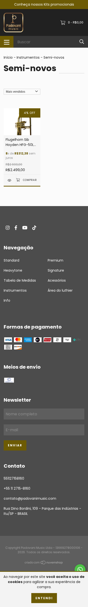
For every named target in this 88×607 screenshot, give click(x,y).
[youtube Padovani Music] (24, 227)
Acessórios (57, 280)
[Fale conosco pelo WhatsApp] (80, 569)
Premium (55, 260)
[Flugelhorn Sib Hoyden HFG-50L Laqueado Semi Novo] (10, 180)
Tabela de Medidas (20, 280)
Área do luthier (60, 290)
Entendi (44, 598)
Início (8, 57)
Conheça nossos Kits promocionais (44, 4)
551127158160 (14, 478)
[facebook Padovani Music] (15, 227)
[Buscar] (81, 41)
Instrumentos (28, 57)
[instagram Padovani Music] (7, 227)
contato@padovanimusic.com (30, 498)
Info (7, 300)
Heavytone (13, 270)
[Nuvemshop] (44, 563)
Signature (56, 270)
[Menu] (6, 42)
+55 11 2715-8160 (17, 488)
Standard (11, 260)
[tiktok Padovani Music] (34, 227)
